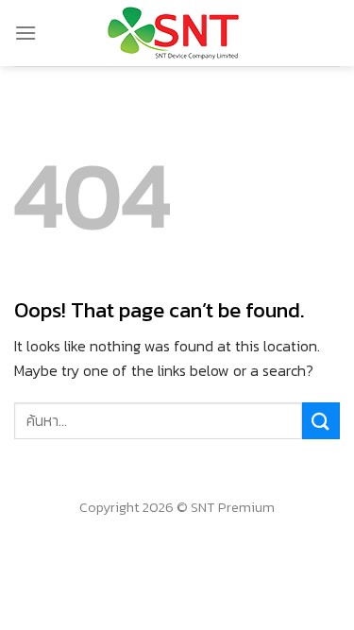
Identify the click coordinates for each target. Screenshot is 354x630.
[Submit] (321, 420)
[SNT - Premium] (177, 33)
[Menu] (25, 32)
